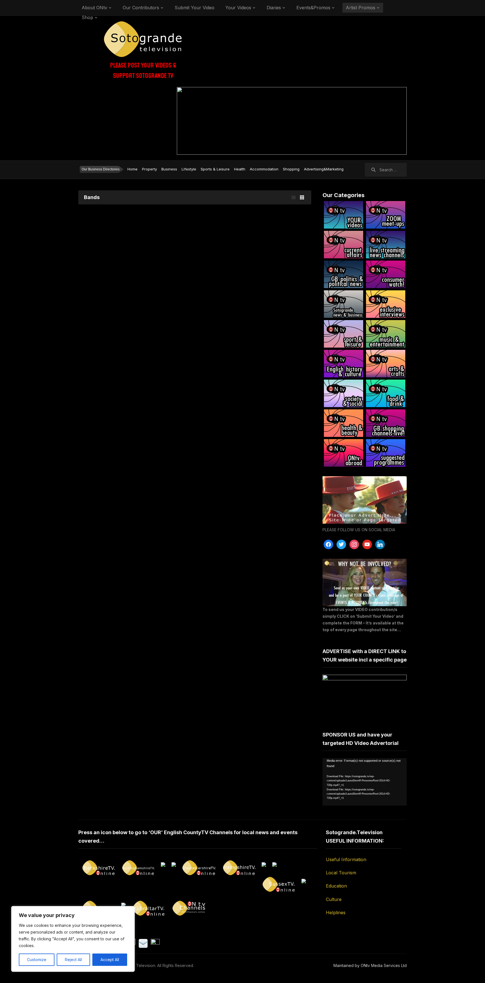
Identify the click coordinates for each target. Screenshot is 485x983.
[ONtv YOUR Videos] (343, 215)
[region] (73, 939)
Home (132, 169)
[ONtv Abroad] (343, 453)
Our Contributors (141, 7)
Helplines (336, 912)
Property (149, 169)
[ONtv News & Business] (343, 304)
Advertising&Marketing (324, 169)
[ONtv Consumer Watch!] (385, 274)
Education (336, 886)
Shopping (291, 169)
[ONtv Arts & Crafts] (385, 363)
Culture (334, 899)
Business (169, 169)
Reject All (73, 959)
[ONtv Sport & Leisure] (343, 334)
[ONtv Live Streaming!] (385, 244)
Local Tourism (341, 872)
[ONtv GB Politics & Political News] (343, 274)
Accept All (109, 959)
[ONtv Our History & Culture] (343, 363)
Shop (87, 17)
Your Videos (238, 7)
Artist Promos (360, 7)
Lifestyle (189, 169)
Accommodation (264, 169)
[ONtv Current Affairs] (343, 244)
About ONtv (94, 7)
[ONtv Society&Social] (343, 393)
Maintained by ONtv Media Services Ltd (370, 965)
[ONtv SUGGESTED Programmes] (385, 453)
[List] (293, 197)
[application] (364, 782)
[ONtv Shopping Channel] (385, 423)
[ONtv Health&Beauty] (343, 423)
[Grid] (302, 197)
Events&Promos (313, 7)
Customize (36, 959)
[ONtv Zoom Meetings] (385, 215)
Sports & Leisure (215, 169)
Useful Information (346, 859)
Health (239, 169)
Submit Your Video (194, 7)
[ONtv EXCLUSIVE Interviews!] (385, 304)
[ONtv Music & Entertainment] (385, 334)
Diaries (274, 7)
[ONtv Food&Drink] (385, 393)
